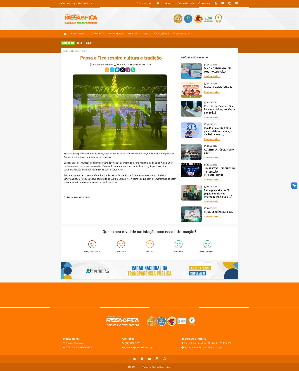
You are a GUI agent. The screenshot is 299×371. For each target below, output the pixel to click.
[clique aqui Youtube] (149, 359)
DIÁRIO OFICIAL (180, 33)
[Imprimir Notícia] (107, 69)
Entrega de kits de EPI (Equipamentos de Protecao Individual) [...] (218, 193)
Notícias (75, 51)
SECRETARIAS (115, 33)
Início (65, 51)
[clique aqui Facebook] (142, 359)
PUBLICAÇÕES (161, 33)
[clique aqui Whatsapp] (164, 359)
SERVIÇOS (133, 33)
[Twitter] (122, 69)
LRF (146, 33)
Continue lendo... (212, 76)
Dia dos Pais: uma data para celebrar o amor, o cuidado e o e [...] (218, 131)
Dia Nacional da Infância (218, 87)
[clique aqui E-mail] (134, 359)
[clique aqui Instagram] (157, 359)
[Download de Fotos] (112, 69)
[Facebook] (117, 69)
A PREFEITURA (78, 33)
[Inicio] (65, 34)
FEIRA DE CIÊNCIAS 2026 (218, 212)
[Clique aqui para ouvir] (127, 69)
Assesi (138, 367)
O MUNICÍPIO (97, 33)
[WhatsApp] (133, 69)
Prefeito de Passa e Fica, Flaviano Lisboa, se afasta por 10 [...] (219, 109)
